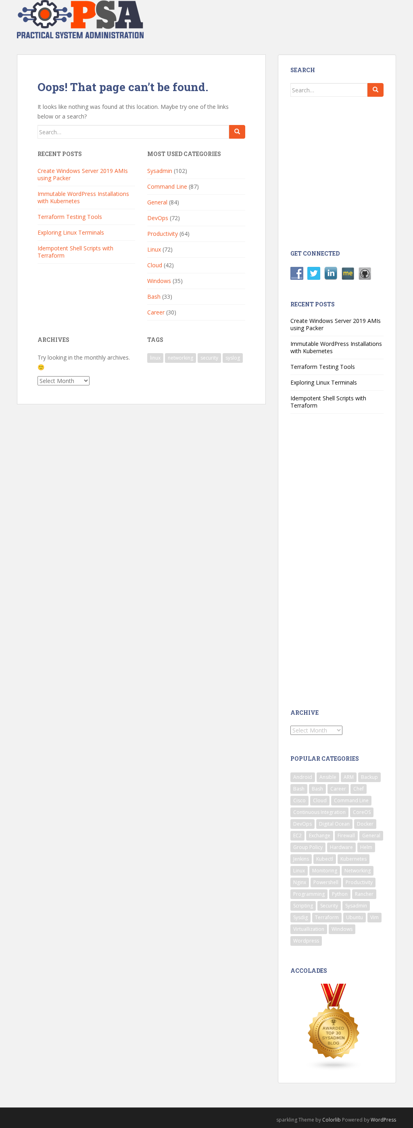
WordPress (383, 1119)
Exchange (319, 835)
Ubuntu (354, 917)
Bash (154, 296)
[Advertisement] (354, 172)
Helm (366, 847)
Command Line (167, 186)
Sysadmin (159, 171)
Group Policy (308, 847)
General (157, 202)
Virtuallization (308, 929)
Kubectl (324, 858)
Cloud (154, 265)
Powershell (325, 882)
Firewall (346, 835)
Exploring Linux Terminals (71, 232)
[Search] (237, 132)
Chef (358, 788)
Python (340, 894)
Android (302, 777)
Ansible (327, 777)
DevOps (157, 218)
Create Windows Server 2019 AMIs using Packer (83, 174)
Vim (374, 917)
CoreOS (362, 812)
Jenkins (301, 858)
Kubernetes (353, 858)
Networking (357, 870)
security (209, 357)
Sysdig (300, 917)
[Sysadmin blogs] (334, 1026)
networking (180, 357)
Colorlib (331, 1119)
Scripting (303, 905)
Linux (154, 249)
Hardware (341, 847)
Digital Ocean (334, 823)
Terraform (327, 917)
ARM (349, 777)
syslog (232, 357)
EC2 (297, 835)
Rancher (364, 894)
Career (156, 312)
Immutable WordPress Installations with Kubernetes (83, 197)
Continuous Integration (319, 812)
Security (329, 905)
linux (155, 357)
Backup (369, 777)
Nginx (299, 882)
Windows (159, 281)
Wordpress (306, 940)
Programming (309, 894)
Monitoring (324, 870)
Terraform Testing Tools (70, 217)
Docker (365, 823)
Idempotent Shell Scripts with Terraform (75, 251)
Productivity (162, 233)
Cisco (299, 800)
